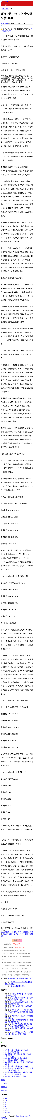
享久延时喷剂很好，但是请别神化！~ (17, 1058)
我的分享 (8, 1112)
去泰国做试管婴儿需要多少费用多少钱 (17, 1076)
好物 (6, 1110)
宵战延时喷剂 (16, 932)
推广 (6, 1102)
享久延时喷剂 (5, 932)
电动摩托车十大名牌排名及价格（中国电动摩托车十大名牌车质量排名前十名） (19, 1012)
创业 (6, 1104)
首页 (6, 5)
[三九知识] (4, 1)
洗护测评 (4, 1087)
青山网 (3, 1080)
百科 (6, 9)
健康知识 (4, 1090)
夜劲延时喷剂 (7, 934)
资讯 (6, 1108)
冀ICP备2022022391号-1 (23, 1116)
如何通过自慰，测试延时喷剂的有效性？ (18, 1050)
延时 (6, 1098)
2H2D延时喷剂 (28, 932)
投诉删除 (4, 1118)
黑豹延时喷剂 (18, 934)
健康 (6, 1106)
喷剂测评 (4, 1083)
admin (2, 23)
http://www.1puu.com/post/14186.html (19, 978)
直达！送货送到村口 (18, 986)
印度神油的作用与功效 (12, 1052)
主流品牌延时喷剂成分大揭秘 (14, 1060)
